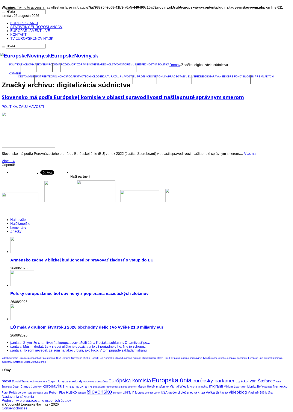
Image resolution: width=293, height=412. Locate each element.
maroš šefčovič (129, 386)
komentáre (18, 227)
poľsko (22, 392)
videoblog (7, 358)
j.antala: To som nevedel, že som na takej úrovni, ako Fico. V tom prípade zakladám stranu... (79, 350)
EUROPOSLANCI (24, 23)
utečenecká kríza (36, 358)
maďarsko (162, 386)
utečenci (51, 358)
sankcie (82, 392)
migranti (137, 358)
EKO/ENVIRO (44, 64)
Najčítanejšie (20, 223)
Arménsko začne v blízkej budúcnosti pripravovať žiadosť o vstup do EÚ (82, 260)
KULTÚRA (108, 76)
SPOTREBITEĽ (43, 76)
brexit (43, 362)
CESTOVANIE (26, 76)
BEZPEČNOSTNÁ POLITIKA (152, 64)
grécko (222, 358)
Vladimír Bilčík (257, 392)
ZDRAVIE (82, 64)
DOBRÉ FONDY (233, 76)
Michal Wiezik (149, 358)
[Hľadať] (3, 12)
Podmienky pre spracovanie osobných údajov (36, 400)
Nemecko (109, 358)
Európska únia (255, 358)
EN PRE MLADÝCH (262, 76)
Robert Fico (97, 358)
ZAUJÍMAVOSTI (123, 76)
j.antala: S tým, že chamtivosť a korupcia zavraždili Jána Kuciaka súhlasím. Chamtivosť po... (80, 342)
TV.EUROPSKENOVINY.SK (31, 38)
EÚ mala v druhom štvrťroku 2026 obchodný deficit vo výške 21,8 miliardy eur (86, 327)
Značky (15, 231)
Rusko (86, 358)
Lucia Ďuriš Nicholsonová (106, 386)
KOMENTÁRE (96, 64)
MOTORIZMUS (127, 64)
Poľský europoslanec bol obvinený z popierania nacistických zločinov (79, 293)
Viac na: (250, 153)
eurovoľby (88, 381)
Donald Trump (20, 381)
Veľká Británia (19, 358)
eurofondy (17, 362)
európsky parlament (237, 358)
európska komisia (273, 358)
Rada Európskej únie (37, 392)
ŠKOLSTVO (112, 64)
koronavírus (196, 358)
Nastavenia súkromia (18, 396)
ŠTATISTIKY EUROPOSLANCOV (36, 27)
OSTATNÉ (15, 73)
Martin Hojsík (164, 358)
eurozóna (7, 362)
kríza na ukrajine (180, 358)
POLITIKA (15, 64)
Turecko (117, 392)
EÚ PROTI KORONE (145, 76)
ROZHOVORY (68, 64)
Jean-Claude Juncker (27, 386)
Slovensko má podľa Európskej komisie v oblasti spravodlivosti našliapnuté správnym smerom (123, 97)
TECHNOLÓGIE (92, 76)
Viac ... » (8, 161)
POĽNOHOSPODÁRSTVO (67, 76)
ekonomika (41, 381)
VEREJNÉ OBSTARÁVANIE (208, 76)
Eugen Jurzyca (32, 362)
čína (270, 392)
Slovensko (76, 358)
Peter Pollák (9, 392)
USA (58, 358)
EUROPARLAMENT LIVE (30, 31)
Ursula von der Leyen (148, 392)
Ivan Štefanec (210, 358)
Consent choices (14, 408)
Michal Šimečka (199, 386)
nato (269, 386)
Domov (174, 65)
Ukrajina (66, 358)
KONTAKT (18, 34)
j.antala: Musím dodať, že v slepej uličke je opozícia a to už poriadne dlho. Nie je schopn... (78, 346)
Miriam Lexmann (123, 358)
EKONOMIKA (28, 64)
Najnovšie (18, 220)
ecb (32, 381)
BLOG (246, 76)
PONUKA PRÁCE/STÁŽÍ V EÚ (174, 76)
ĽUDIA (56, 64)
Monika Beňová (257, 386)
